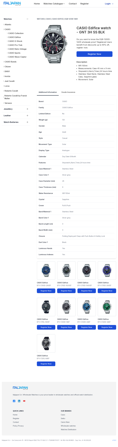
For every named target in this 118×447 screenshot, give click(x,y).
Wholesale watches (68, 426)
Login (108, 3)
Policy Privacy (18, 426)
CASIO (48, 19)
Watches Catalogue (53, 3)
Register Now (94, 54)
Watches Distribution (68, 429)
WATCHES (41, 19)
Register (84, 3)
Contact (73, 3)
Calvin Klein (65, 422)
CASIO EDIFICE (58, 19)
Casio (63, 415)
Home (37, 3)
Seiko (63, 418)
